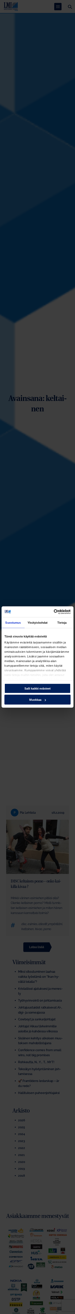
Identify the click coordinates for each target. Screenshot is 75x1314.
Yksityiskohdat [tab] (38, 622)
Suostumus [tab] (13, 622)
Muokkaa (35, 699)
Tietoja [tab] (62, 622)
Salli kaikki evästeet (37, 688)
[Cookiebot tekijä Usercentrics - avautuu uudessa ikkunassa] (54, 611)
